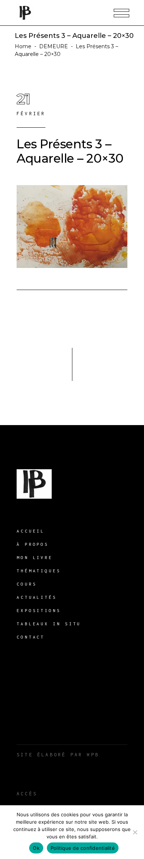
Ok (36, 848)
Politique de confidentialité (83, 848)
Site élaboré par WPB (58, 754)
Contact (31, 636)
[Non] (134, 832)
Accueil (31, 531)
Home (23, 46)
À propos (33, 544)
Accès (27, 793)
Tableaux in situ (49, 623)
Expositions (39, 610)
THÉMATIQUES (39, 570)
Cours (27, 583)
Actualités (37, 597)
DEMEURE (53, 46)
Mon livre (35, 557)
